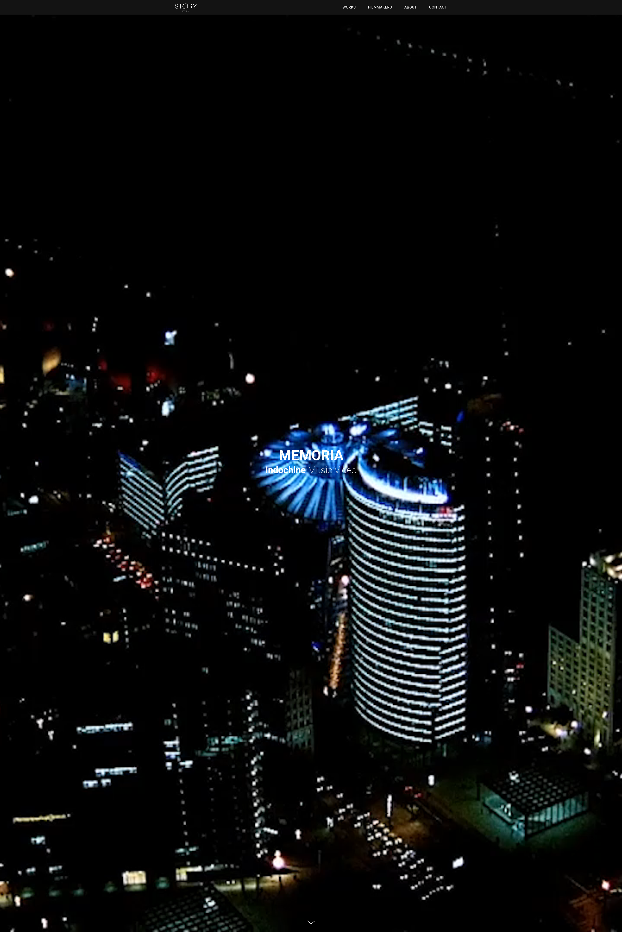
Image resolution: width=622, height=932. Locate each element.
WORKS (349, 7)
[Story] (186, 8)
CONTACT (438, 7)
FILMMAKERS (380, 7)
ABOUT (410, 7)
